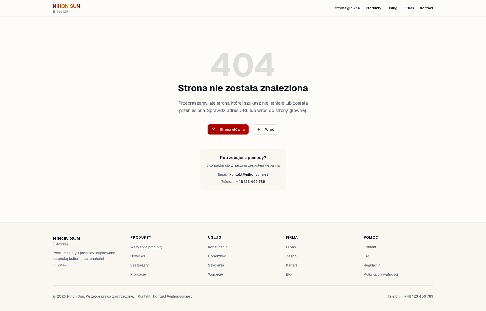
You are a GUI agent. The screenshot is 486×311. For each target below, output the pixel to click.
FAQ (367, 256)
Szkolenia (216, 265)
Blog (289, 274)
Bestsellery (139, 265)
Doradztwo (217, 256)
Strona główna (347, 8)
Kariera (291, 265)
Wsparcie (215, 274)
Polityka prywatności (381, 274)
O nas (409, 8)
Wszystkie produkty (146, 247)
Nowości (137, 256)
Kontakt (426, 8)
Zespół (292, 256)
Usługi (393, 8)
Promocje (138, 274)
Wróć (269, 129)
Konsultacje (218, 247)
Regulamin (372, 265)
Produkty (373, 8)
